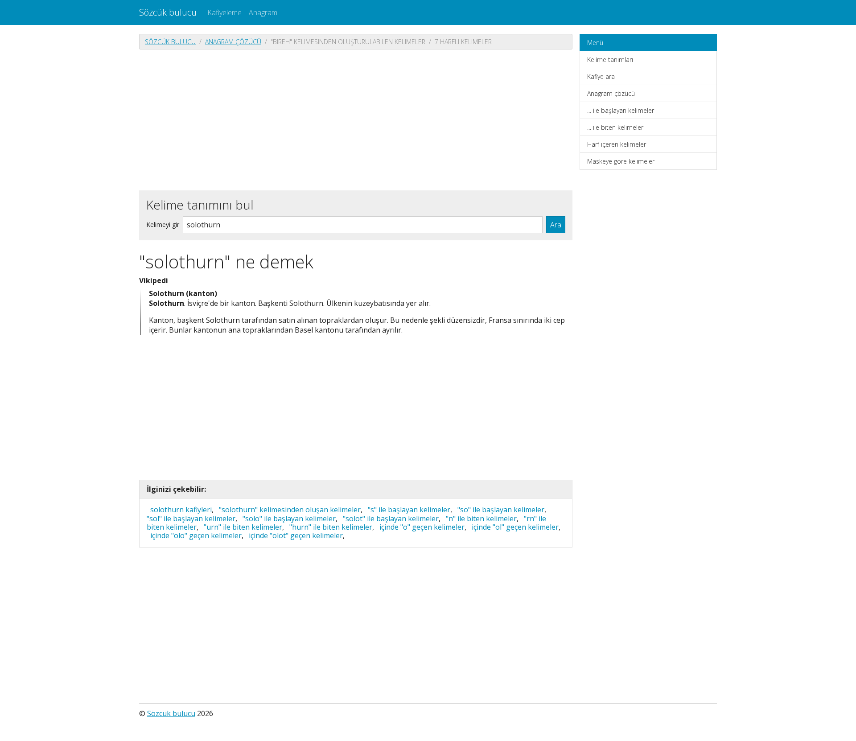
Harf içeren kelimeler (616, 144)
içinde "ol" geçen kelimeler (515, 527)
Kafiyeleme (224, 12)
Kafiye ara (601, 76)
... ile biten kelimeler (615, 127)
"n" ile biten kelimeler (481, 518)
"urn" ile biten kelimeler (243, 527)
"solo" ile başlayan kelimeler (289, 518)
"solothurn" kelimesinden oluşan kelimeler (290, 510)
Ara (555, 225)
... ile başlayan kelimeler (620, 110)
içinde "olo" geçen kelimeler (196, 535)
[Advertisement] (355, 119)
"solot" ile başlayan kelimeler (391, 518)
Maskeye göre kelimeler (620, 161)
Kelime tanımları (610, 59)
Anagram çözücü (233, 41)
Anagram (263, 12)
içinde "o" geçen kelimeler (422, 527)
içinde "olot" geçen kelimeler (296, 535)
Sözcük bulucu (168, 12)
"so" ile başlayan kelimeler (500, 510)
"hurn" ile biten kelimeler (330, 527)
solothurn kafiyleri (181, 510)
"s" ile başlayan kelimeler (409, 510)
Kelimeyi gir (162, 224)
